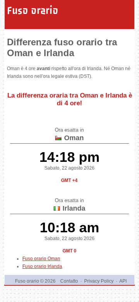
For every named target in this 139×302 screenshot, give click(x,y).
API (123, 281)
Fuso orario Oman (41, 258)
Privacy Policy (99, 281)
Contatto (69, 281)
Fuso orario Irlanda (42, 266)
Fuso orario (32, 10)
